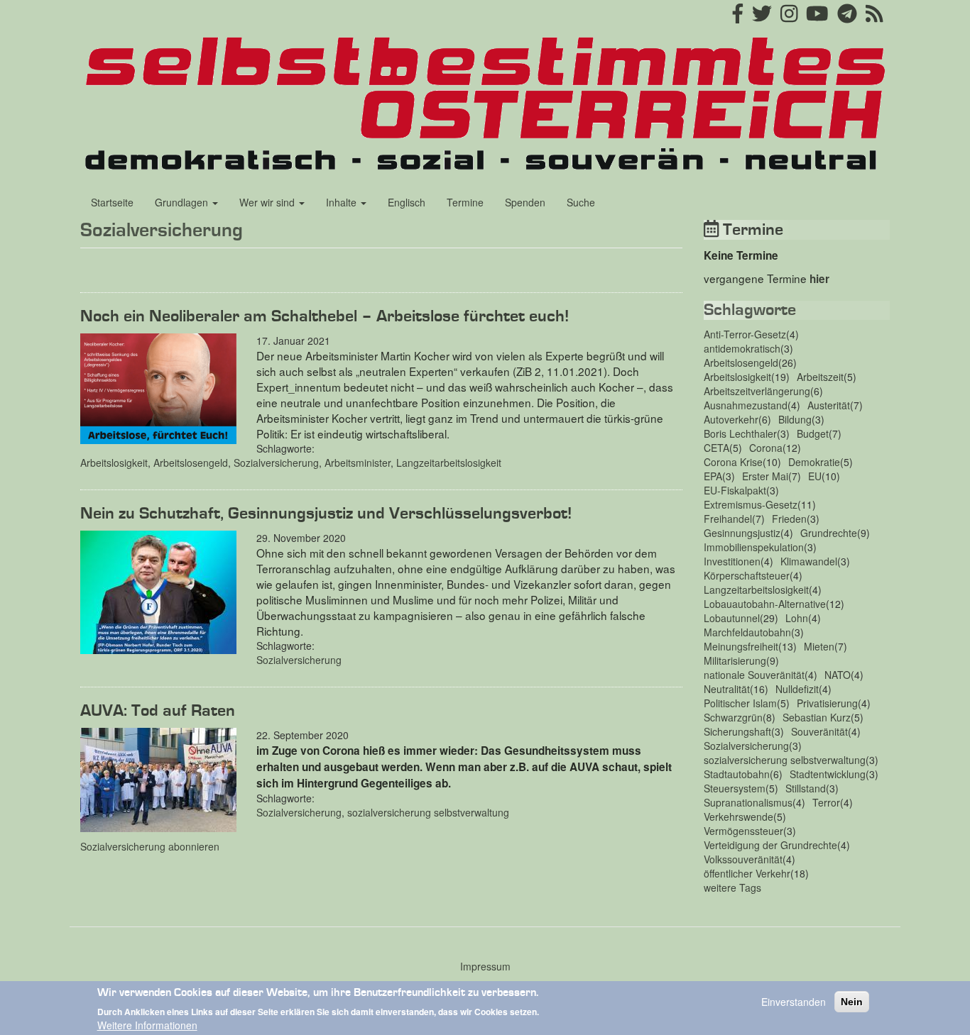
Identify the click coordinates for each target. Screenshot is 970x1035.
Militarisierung (735, 660)
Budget (813, 433)
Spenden (525, 202)
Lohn (796, 618)
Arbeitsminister (358, 462)
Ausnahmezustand (746, 405)
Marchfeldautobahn (747, 632)
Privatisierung (827, 703)
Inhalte (342, 202)
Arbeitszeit (820, 377)
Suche (581, 202)
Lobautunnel (732, 618)
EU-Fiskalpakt (735, 490)
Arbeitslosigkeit (114, 462)
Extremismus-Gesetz (750, 504)
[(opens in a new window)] (737, 17)
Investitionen (732, 561)
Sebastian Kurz (817, 717)
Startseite (112, 202)
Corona (766, 448)
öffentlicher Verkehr (747, 873)
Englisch (406, 202)
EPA (713, 476)
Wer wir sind (268, 202)
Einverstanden (793, 1002)
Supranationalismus (748, 802)
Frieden (789, 518)
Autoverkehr (731, 419)
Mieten (819, 646)
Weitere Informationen (147, 1025)
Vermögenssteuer (743, 831)
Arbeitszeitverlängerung (757, 391)
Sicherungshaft (737, 731)
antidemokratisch (742, 348)
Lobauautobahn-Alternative (765, 604)
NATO (837, 675)
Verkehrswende (738, 816)
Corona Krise (733, 462)
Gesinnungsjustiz (742, 533)
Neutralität (727, 689)
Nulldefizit (797, 689)
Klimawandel (808, 561)
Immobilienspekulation (754, 547)
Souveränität (819, 731)
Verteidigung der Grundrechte (770, 845)
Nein (852, 1001)
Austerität (828, 405)
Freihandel (728, 518)
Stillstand (805, 788)
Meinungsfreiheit (741, 646)
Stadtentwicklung (828, 774)
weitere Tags (732, 887)
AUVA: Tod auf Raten (157, 711)
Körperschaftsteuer (747, 575)
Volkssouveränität (743, 859)
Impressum (485, 966)
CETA (716, 448)
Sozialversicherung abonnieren (149, 846)
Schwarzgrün (733, 717)
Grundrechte (828, 533)
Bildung (795, 419)
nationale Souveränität (754, 675)
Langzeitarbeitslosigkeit (448, 462)
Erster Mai (765, 476)
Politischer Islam (740, 703)
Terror (826, 802)
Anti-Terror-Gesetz (745, 334)
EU (815, 476)
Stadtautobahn (737, 774)
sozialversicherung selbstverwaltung (428, 812)
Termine (465, 202)
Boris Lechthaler (740, 433)
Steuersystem (734, 788)
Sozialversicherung (276, 462)
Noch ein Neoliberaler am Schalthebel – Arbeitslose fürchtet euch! (325, 316)
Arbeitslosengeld (190, 462)
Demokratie (814, 462)
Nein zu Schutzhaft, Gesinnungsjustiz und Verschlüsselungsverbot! (326, 514)
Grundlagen (183, 202)
